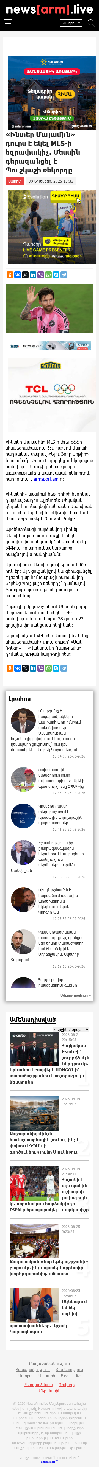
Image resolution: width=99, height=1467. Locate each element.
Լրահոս (19, 699)
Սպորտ (15, 181)
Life (77, 1375)
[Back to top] (89, 1457)
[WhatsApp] (48, 274)
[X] (25, 274)
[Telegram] (64, 274)
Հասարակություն (33, 1369)
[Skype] (56, 274)
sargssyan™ (49, 1461)
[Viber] (40, 274)
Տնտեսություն (69, 1369)
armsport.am (46, 478)
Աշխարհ (46, 1375)
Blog (64, 1375)
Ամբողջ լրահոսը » (76, 995)
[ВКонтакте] (17, 274)
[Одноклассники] (10, 274)
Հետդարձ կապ (38, 1384)
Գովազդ (67, 1384)
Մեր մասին (50, 1390)
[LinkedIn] (33, 274)
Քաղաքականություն (49, 1363)
